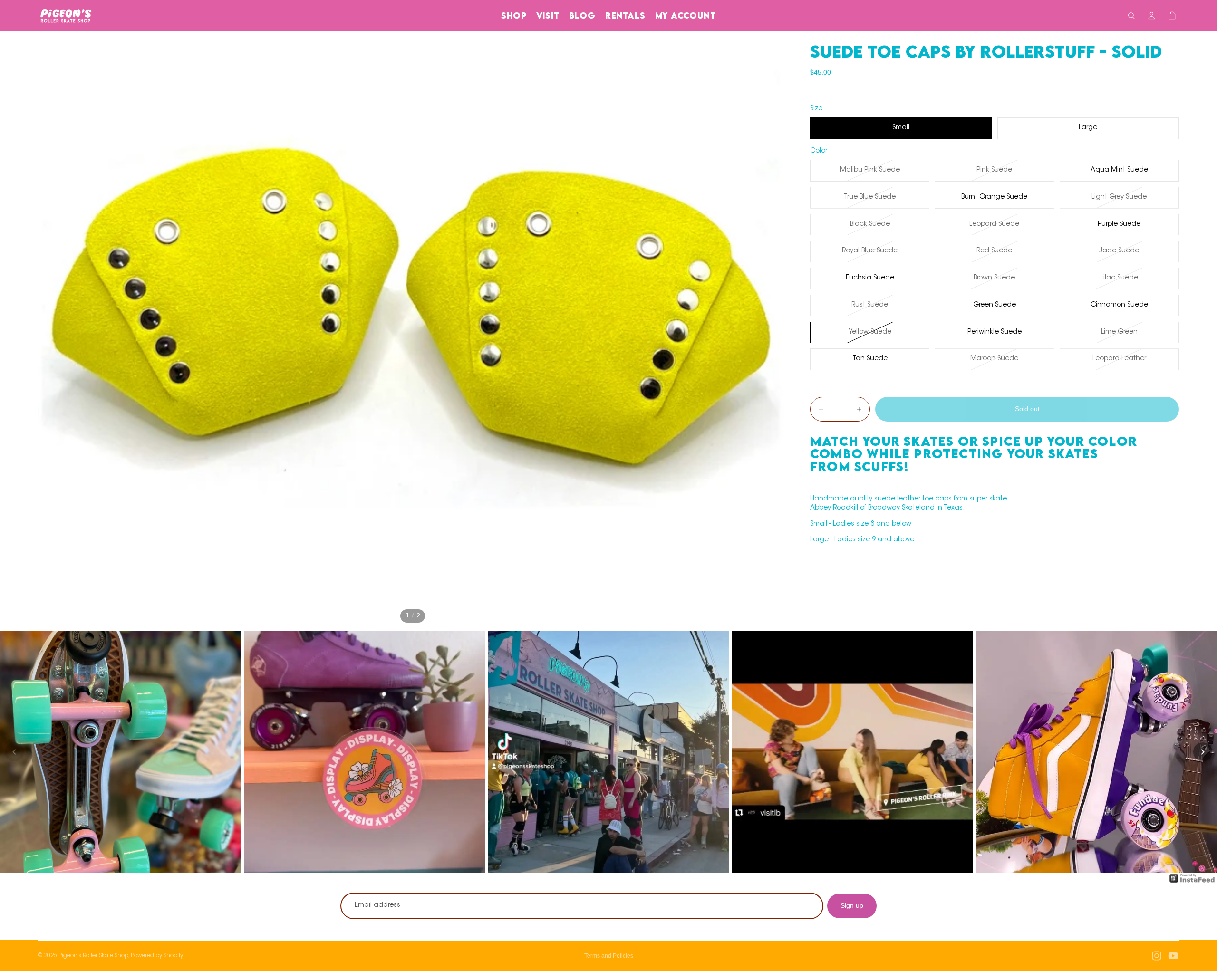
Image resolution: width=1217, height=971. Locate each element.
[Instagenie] (1192, 883)
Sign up (851, 905)
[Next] (1202, 751)
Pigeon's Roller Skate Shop (93, 956)
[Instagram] (1156, 955)
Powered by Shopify (157, 956)
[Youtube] (1173, 955)
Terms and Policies (608, 955)
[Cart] (1172, 15)
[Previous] (14, 751)
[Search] (1131, 15)
